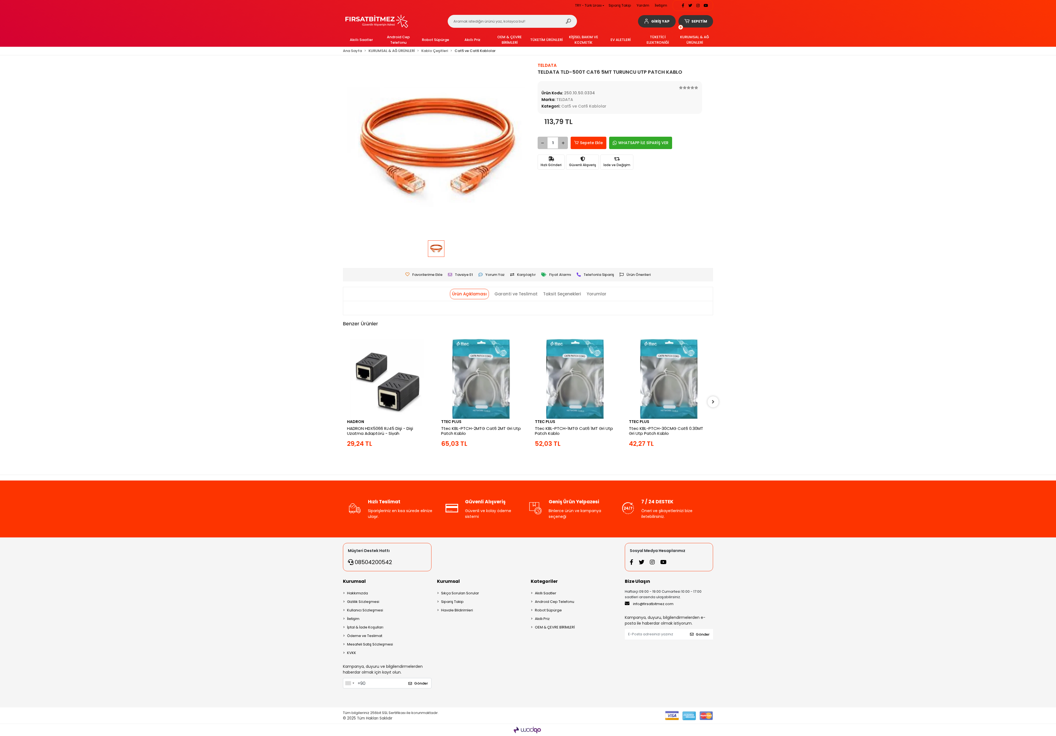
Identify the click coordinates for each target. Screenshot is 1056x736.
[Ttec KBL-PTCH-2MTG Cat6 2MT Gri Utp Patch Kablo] (481, 379)
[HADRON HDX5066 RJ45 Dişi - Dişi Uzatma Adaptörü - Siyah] (387, 379)
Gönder (421, 683)
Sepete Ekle (591, 142)
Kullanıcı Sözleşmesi (365, 610)
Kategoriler (544, 581)
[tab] (469, 294)
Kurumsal (354, 581)
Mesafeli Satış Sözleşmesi (370, 644)
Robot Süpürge (548, 610)
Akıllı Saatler (545, 593)
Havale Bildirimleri (457, 610)
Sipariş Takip (620, 5)
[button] (656, 21)
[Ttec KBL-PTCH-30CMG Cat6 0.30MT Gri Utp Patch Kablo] (669, 379)
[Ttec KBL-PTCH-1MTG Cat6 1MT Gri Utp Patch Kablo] (575, 379)
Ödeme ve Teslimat (364, 635)
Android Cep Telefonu (554, 601)
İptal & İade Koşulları (365, 627)
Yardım (643, 5)
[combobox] (349, 683)
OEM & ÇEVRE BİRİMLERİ (555, 627)
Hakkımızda (357, 593)
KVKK (351, 652)
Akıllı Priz (542, 618)
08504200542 (372, 562)
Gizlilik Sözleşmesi (363, 601)
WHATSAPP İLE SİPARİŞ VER (643, 142)
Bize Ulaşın (637, 581)
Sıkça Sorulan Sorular (460, 593)
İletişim (661, 5)
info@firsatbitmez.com (653, 603)
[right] (713, 402)
